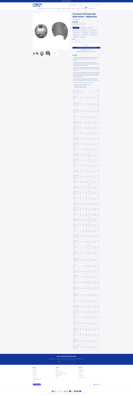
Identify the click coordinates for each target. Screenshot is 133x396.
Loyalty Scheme (81, 375)
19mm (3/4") (76, 27)
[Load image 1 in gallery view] (35, 53)
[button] (86, 55)
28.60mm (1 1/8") (84, 30)
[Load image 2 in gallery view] (42, 53)
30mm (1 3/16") (93, 30)
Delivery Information (59, 371)
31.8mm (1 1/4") (77, 32)
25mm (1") (91, 27)
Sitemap (57, 377)
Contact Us (80, 373)
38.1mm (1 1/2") (94, 32)
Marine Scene (51, 393)
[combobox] (87, 5)
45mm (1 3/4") (94, 34)
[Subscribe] (75, 362)
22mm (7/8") (83, 27)
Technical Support (59, 375)
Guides (34, 380)
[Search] (95, 5)
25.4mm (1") (76, 30)
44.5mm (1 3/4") (85, 34)
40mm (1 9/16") (77, 34)
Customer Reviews (82, 377)
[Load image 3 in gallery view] (48, 53)
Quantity (73, 39)
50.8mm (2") (82, 37)
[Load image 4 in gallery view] (54, 53)
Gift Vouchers (35, 377)
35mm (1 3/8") (85, 32)
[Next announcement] (86, 1)
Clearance (34, 375)
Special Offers (35, 373)
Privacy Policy (81, 371)
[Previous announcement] (46, 1)
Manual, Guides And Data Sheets (61, 373)
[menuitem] (42, 8)
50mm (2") (76, 37)
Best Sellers (35, 371)
